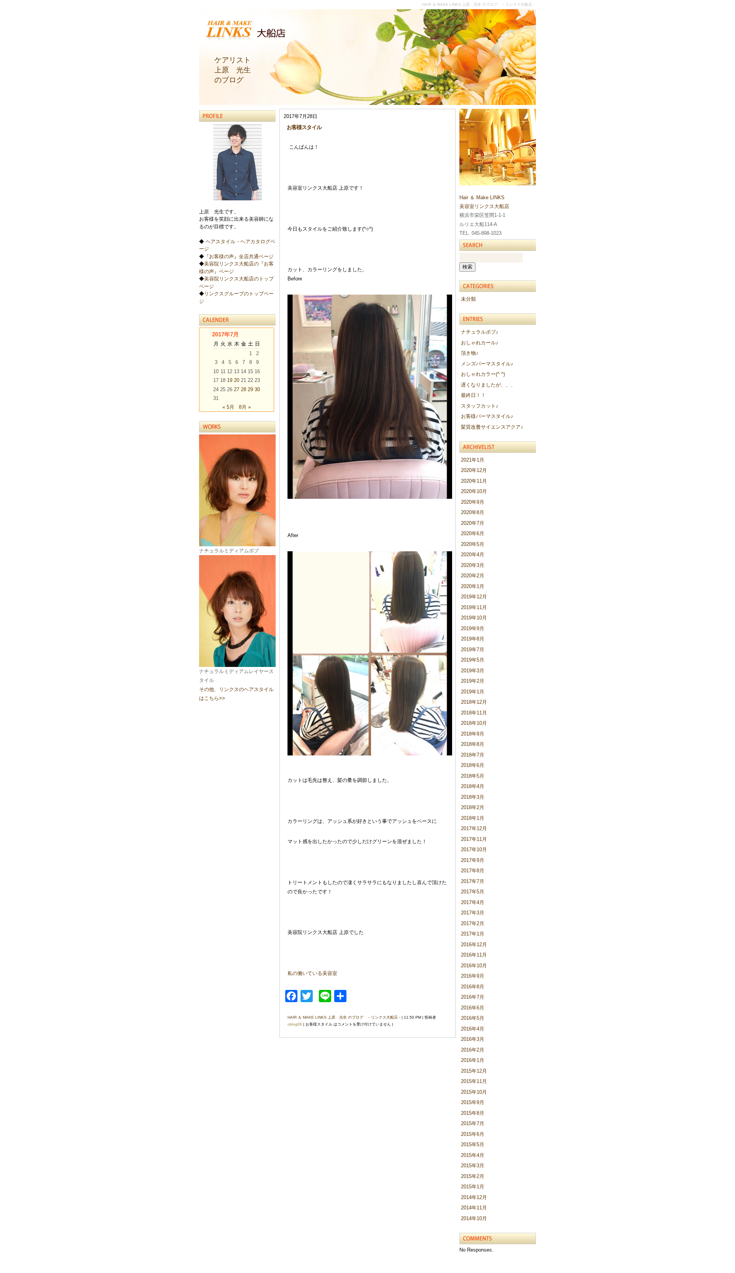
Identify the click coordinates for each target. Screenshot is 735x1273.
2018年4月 (472, 786)
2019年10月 (474, 618)
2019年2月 (472, 681)
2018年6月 (472, 765)
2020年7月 (472, 523)
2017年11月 (474, 839)
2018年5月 (472, 776)
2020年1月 (472, 586)
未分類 (468, 299)
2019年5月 (472, 660)
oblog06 (294, 1024)
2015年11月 (474, 1081)
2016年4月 (472, 1029)
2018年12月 (474, 702)
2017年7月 (472, 881)
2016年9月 (472, 976)
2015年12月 (474, 1071)
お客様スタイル (304, 127)
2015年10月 (474, 1092)
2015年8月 (472, 1113)
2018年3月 (472, 797)
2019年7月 (472, 649)
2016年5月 (472, 1018)
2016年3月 (472, 1039)
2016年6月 (472, 1008)
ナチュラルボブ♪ (479, 332)
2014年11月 (474, 1208)
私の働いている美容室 (312, 973)
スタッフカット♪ (479, 406)
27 (236, 389)
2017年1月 (472, 934)
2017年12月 (474, 828)
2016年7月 (472, 997)
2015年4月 (472, 1155)
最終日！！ (473, 395)
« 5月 (228, 407)
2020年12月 (474, 470)
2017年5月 (472, 892)
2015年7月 (472, 1123)
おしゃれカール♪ (479, 343)
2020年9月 (472, 502)
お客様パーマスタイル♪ (487, 416)
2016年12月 (474, 944)
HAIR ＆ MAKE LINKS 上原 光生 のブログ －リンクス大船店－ (344, 1017)
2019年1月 (472, 692)
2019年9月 (472, 628)
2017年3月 (472, 913)
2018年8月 (472, 744)
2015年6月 (472, 1134)
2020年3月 (472, 565)
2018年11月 (474, 713)
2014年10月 (474, 1218)
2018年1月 (472, 818)
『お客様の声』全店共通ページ (239, 256)
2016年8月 (472, 987)
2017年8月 (472, 870)
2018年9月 (472, 734)
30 (257, 389)
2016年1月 (472, 1060)
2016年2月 (472, 1050)
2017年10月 (474, 849)
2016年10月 (474, 965)
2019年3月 (472, 670)
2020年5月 (472, 544)
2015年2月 (472, 1176)
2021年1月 (472, 460)
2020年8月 (472, 512)
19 (229, 380)
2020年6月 (472, 533)
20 (236, 380)
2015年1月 (472, 1186)
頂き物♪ (470, 353)
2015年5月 (472, 1144)
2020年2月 (472, 575)
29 (250, 389)
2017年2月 (472, 923)
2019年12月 (474, 597)
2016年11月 (474, 955)
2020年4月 (472, 554)
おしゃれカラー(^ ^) (483, 374)
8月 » (245, 407)
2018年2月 (472, 807)
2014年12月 (474, 1197)
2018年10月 (474, 723)
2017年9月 (472, 860)
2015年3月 (472, 1165)
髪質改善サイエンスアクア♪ (492, 427)
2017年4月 (472, 902)
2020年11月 (474, 481)
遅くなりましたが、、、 (488, 385)
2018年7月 (472, 755)
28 (243, 389)
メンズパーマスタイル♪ (487, 364)
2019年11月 (474, 607)
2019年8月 (472, 639)
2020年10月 (474, 491)
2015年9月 (472, 1102)
